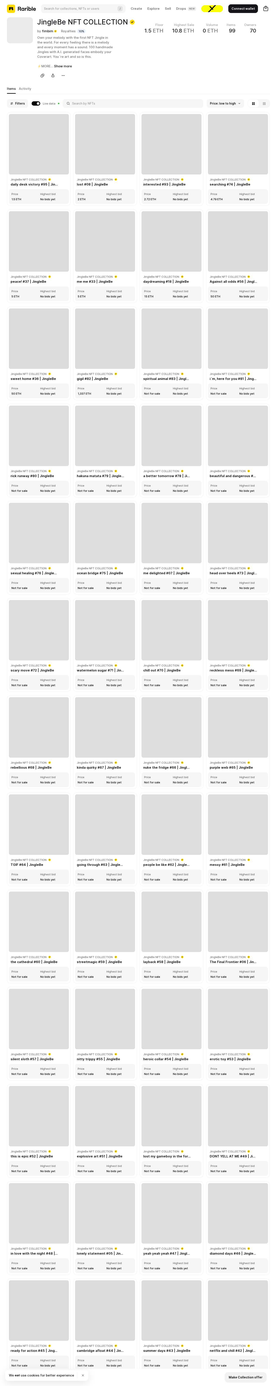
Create (136, 8)
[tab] (11, 89)
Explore (153, 8)
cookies (33, 1375)
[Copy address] (42, 75)
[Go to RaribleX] (212, 8)
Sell (168, 8)
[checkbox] (45, 103)
